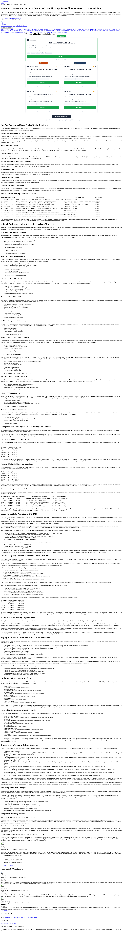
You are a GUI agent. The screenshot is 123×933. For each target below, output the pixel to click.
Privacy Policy (4, 923)
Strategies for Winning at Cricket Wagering (21, 32)
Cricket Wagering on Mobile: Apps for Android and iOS (39, 30)
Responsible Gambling (22, 917)
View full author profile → (8, 865)
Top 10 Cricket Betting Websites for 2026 (42, 29)
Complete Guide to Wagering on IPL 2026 (12, 30)
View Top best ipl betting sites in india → (12, 18)
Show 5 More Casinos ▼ (61, 116)
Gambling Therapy (9, 917)
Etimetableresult (5, 1)
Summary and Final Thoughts (42, 32)
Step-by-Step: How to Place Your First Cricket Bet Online (93, 30)
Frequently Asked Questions (59, 32)
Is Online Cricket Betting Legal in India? (66, 30)
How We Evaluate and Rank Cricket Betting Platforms (15, 29)
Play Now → (61, 56)
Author (2, 3)
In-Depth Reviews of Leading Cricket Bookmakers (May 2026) (71, 29)
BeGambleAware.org (75, 120)
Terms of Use (12, 923)
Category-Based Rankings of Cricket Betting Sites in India (104, 29)
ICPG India (33, 917)
